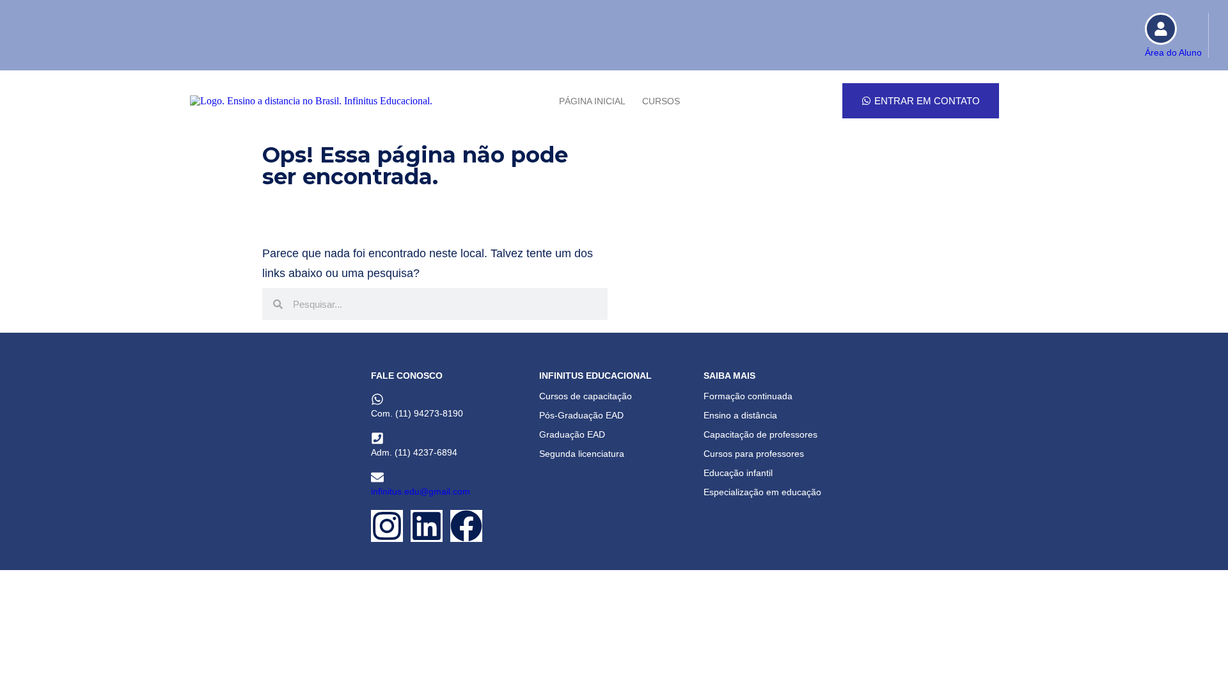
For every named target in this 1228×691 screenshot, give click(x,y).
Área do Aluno (1173, 52)
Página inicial (592, 101)
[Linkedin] (427, 526)
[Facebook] (466, 526)
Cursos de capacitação (585, 396)
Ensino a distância (740, 415)
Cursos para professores (754, 454)
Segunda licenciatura (581, 454)
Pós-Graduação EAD (581, 415)
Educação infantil (738, 473)
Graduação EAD (572, 434)
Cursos (661, 101)
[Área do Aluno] (1161, 29)
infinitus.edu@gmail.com (420, 491)
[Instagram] (387, 526)
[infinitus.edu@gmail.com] (377, 477)
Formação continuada (748, 396)
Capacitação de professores (760, 434)
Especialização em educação (762, 492)
